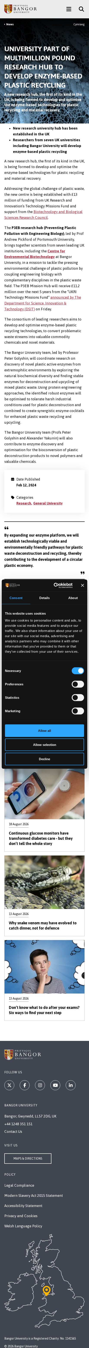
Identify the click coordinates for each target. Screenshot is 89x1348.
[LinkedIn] (71, 1085)
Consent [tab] (16, 598)
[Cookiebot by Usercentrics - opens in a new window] (55, 585)
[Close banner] (82, 585)
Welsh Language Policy (23, 1226)
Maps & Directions (27, 1158)
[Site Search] (80, 9)
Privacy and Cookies (20, 1216)
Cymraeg (79, 24)
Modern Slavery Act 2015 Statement (33, 1195)
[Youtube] (55, 1085)
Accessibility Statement (23, 1206)
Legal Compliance (19, 1185)
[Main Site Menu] (69, 9)
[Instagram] (40, 1085)
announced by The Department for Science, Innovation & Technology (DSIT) (42, 303)
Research (23, 503)
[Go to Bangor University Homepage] (20, 9)
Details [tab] (44, 598)
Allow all (44, 730)
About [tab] (73, 598)
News (10, 24)
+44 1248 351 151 (18, 1124)
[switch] (78, 684)
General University (48, 503)
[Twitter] (9, 1085)
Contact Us (13, 1131)
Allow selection (44, 745)
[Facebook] (25, 1085)
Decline (44, 759)
